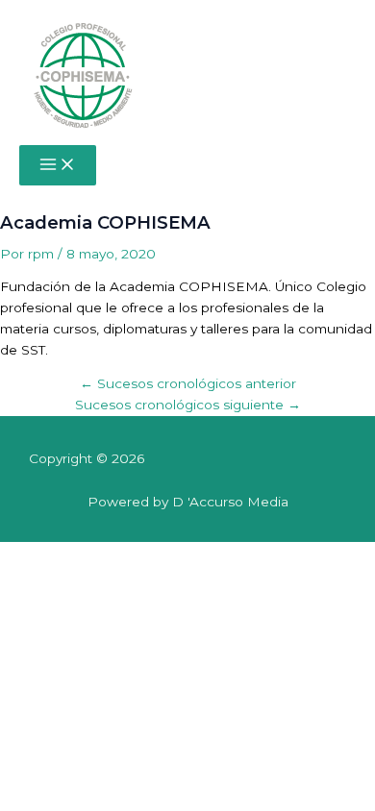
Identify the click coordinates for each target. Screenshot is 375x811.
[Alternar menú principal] (57, 165)
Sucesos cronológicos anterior (188, 383)
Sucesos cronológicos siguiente (188, 404)
